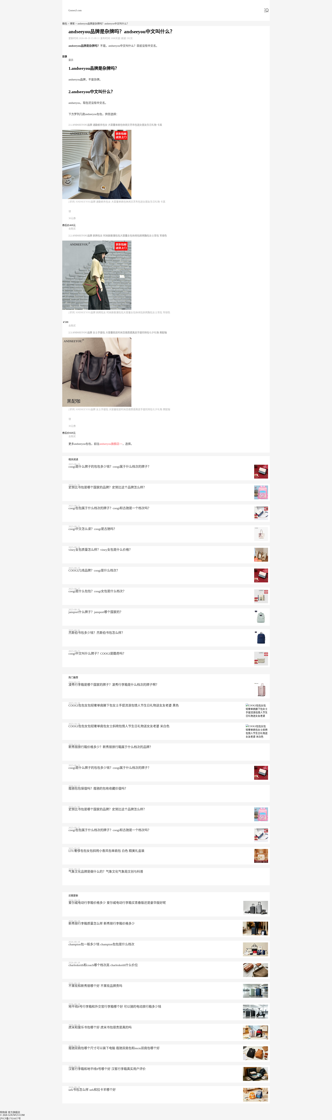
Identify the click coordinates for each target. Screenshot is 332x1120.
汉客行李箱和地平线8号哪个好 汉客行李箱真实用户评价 (107, 1069)
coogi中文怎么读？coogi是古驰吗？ (92, 529)
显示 (70, 60)
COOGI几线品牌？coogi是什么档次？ (93, 570)
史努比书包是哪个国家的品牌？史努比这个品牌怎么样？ (107, 487)
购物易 (3, 1112)
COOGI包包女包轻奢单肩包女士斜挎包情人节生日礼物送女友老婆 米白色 (118, 726)
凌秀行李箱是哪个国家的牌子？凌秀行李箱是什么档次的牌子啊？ (113, 684)
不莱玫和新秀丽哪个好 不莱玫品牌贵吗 (95, 986)
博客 (72, 23)
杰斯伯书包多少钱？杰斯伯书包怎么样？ (96, 633)
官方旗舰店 (14, 1112)
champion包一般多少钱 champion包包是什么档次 (101, 944)
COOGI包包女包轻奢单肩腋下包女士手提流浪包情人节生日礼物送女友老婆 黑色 (123, 705)
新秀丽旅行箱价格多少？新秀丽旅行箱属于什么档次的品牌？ (110, 747)
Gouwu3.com (75, 10)
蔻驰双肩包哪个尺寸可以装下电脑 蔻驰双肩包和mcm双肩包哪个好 (114, 1048)
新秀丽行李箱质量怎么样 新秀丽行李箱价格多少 (101, 923)
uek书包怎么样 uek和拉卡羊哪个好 (92, 1089)
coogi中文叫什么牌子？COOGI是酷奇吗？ (97, 653)
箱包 (64, 23)
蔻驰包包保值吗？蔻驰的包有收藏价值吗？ (98, 788)
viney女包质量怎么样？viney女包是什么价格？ (100, 549)
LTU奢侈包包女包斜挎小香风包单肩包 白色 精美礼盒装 (106, 851)
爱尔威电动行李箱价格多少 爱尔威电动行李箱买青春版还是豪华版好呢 (117, 903)
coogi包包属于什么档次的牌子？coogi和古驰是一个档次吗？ (109, 508)
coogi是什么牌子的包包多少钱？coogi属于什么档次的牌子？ (109, 466)
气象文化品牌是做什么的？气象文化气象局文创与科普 (105, 871)
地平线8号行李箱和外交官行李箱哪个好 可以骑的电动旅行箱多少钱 (114, 1006)
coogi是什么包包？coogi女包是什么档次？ (97, 591)
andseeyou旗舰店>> (110, 443)
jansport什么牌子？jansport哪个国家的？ (95, 612)
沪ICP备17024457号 (10, 1118)
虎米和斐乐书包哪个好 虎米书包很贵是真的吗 (100, 1027)
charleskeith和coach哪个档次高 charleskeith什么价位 (103, 965)
